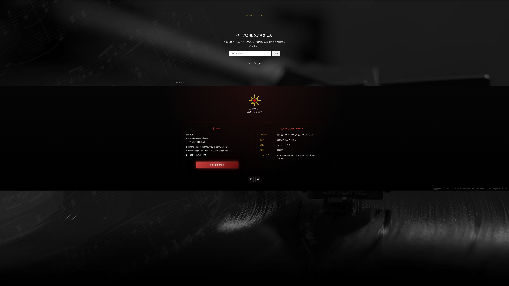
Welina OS (500, 189)
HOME (177, 83)
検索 (276, 53)
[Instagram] (251, 179)
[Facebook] (258, 179)
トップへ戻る (254, 63)
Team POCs (491, 189)
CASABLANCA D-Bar (449, 189)
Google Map (217, 165)
